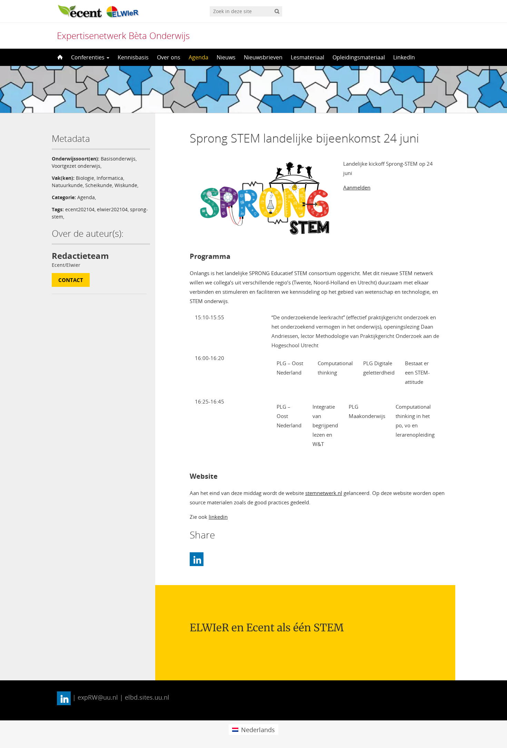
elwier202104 (112, 209)
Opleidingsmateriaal (358, 57)
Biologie (85, 178)
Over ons (168, 57)
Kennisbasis (133, 57)
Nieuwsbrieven (263, 57)
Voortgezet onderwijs (76, 166)
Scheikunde (98, 185)
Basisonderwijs (118, 158)
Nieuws (226, 57)
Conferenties (88, 57)
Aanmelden (356, 187)
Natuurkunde (67, 185)
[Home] (59, 57)
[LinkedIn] (196, 559)
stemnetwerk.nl (323, 492)
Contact (70, 279)
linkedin (218, 516)
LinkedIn (404, 57)
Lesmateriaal (307, 57)
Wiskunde (126, 185)
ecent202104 (80, 209)
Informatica (110, 178)
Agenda (198, 57)
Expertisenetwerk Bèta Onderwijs (123, 35)
